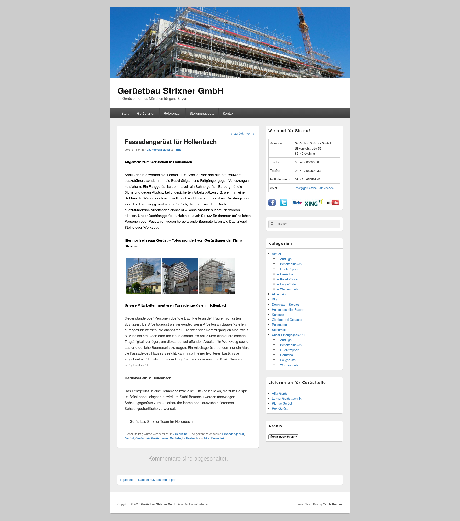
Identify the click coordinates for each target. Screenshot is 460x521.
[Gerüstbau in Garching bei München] (217, 292)
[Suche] (272, 224)
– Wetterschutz (288, 289)
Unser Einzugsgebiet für (288, 334)
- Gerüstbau (181, 434)
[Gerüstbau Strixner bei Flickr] (297, 205)
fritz (178, 149)
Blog (275, 299)
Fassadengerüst (233, 434)
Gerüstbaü (142, 438)
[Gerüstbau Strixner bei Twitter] (284, 205)
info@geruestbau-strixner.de (314, 188)
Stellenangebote (202, 113)
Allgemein (279, 294)
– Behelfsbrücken (289, 264)
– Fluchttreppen (288, 269)
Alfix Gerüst (280, 393)
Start (125, 113)
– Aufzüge (284, 259)
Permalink (217, 438)
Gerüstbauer (159, 438)
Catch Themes (333, 504)
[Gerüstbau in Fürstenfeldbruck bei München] (143, 292)
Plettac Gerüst (282, 403)
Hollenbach (190, 438)
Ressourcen (280, 324)
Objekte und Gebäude (287, 319)
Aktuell (277, 254)
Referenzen (172, 113)
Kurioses (278, 314)
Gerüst (129, 438)
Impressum (127, 479)
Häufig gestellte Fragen (288, 309)
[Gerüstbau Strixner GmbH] (230, 75)
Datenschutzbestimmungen (157, 479)
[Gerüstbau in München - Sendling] (180, 292)
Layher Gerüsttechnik (287, 398)
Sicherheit (279, 329)
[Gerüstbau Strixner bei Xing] (314, 205)
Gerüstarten (146, 113)
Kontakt (228, 113)
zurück (237, 133)
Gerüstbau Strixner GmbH (170, 90)
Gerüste (175, 438)
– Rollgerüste (286, 284)
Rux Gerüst (280, 408)
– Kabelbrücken (288, 279)
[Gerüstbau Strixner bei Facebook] (272, 205)
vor (250, 133)
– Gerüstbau (285, 274)
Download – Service (285, 304)
